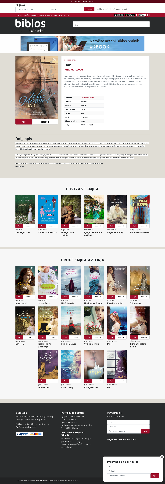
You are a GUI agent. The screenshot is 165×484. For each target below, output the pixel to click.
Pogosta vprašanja (45, 15)
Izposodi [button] (45, 121)
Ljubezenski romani (71, 60)
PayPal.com (20, 427)
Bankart (32, 427)
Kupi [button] (24, 121)
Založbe (27, 15)
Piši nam (66, 15)
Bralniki (34, 15)
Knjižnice (19, 15)
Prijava (145, 431)
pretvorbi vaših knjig (70, 441)
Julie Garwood (73, 69)
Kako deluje (58, 15)
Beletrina (44, 481)
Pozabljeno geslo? (102, 9)
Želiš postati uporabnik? (121, 9)
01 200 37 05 (70, 419)
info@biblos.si (70, 422)
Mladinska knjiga (87, 98)
